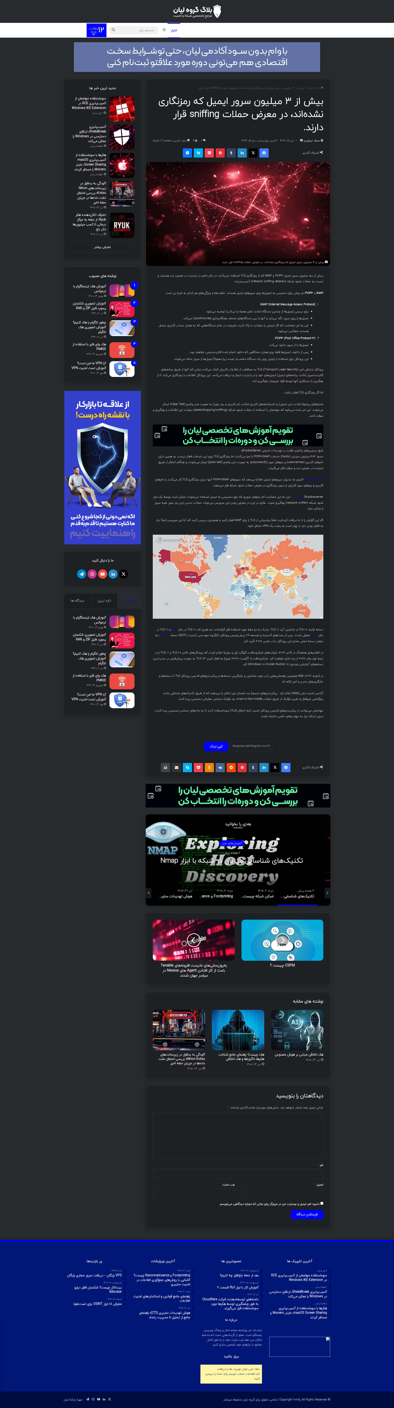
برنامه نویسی (212, 30)
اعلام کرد (298, 497)
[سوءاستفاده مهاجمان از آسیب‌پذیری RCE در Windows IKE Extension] (122, 108)
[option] (201, 860)
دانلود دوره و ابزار (241, 30)
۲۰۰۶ (314, 635)
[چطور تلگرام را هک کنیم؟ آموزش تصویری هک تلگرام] (122, 328)
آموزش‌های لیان (201, 843)
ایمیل (319, 1185)
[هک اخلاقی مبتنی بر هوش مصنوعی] (297, 1030)
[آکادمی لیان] (197, 57)
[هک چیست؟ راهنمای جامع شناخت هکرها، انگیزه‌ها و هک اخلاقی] (238, 1030)
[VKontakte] (220, 767)
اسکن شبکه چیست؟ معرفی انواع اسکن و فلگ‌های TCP (201, 861)
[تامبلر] (231, 153)
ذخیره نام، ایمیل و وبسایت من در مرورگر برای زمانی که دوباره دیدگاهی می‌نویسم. (269, 1204)
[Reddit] (231, 767)
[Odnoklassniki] (209, 767)
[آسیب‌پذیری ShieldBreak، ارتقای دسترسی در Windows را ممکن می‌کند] (122, 137)
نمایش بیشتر (102, 247)
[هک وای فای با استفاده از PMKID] (122, 350)
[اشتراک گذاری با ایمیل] (176, 767)
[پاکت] (209, 153)
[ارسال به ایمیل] (301, 140)
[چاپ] (165, 767)
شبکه (190, 30)
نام (320, 1165)
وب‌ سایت (228, 1185)
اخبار (174, 30)
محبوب (129, 600)
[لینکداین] (242, 153)
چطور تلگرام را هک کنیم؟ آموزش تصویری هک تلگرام (89, 327)
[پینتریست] (220, 153)
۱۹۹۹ (174, 629)
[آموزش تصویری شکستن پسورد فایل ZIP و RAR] (122, 309)
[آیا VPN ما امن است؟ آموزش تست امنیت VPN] (122, 369)
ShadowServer (313, 479)
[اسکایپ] (198, 153)
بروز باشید (231, 1356)
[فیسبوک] (264, 153)
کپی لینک (216, 746)
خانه (318, 88)
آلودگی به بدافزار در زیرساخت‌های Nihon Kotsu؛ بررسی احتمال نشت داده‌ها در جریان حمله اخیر (181, 1059)
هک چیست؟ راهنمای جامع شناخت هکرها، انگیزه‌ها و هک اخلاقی (241, 1057)
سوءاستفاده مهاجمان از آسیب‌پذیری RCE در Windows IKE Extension (89, 103)
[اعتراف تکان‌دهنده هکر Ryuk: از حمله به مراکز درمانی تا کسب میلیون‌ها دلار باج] (122, 225)
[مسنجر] (187, 153)
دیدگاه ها (77, 600)
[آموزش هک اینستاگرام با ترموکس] (122, 290)
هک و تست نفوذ (273, 30)
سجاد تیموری (312, 140)
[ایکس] (253, 153)
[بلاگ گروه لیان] (197, 11)
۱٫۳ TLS (164, 635)
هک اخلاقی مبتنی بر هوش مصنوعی (299, 1055)
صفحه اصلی (299, 30)
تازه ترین (104, 600)
